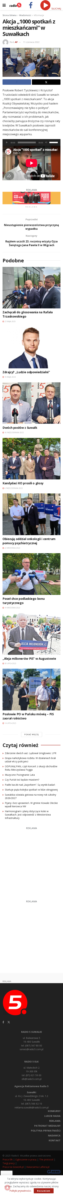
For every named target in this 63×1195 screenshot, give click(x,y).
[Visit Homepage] (15, 5)
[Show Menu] (4, 5)
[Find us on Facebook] (3, 1022)
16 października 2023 (14, 432)
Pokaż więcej (31, 734)
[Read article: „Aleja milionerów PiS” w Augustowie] (31, 634)
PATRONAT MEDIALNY (47, 1125)
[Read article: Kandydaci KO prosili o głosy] (31, 459)
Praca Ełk (8, 1159)
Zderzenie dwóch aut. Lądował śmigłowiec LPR (30, 753)
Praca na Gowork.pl (13, 1166)
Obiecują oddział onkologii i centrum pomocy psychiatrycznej (29, 541)
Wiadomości (25, 15)
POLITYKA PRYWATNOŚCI (45, 1130)
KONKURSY (54, 1111)
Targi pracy (9, 1163)
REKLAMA (54, 1120)
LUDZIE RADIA (52, 1116)
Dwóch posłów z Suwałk (20, 428)
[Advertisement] (31, 862)
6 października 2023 (13, 488)
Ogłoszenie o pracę (25, 1159)
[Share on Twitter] (46, 82)
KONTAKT (54, 1140)
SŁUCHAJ (56, 8)
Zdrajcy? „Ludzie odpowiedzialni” (26, 372)
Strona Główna (9, 15)
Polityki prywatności (20, 1190)
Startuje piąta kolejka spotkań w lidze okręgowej (31, 789)
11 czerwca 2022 (31, 42)
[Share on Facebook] (17, 82)
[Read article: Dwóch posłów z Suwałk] (31, 403)
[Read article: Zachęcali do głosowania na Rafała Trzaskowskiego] (31, 288)
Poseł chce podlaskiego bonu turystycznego (24, 601)
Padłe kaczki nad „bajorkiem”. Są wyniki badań (30, 784)
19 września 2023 (12, 608)
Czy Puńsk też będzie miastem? (22, 779)
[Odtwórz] (7, 142)
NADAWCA (54, 1135)
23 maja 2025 (10, 321)
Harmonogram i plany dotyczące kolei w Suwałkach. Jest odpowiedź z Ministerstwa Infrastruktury (28, 814)
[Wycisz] (46, 142)
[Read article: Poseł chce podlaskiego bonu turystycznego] (31, 574)
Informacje (39, 15)
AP (16, 42)
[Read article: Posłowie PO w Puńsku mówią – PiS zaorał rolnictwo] (31, 689)
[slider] (54, 142)
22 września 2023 (12, 548)
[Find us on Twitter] (8, 1022)
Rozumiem (43, 1190)
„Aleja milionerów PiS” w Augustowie (29, 658)
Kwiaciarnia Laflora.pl (37, 1166)
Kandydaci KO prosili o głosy (23, 483)
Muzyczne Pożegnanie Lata (20, 774)
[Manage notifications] (7, 1187)
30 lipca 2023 (10, 663)
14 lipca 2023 (10, 723)
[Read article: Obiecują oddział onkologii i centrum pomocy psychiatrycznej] (31, 514)
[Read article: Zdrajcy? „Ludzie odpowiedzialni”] (31, 347)
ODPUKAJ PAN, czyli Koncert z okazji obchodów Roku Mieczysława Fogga (31, 768)
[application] (31, 142)
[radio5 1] (31, 197)
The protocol (46, 1159)
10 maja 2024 (10, 377)
